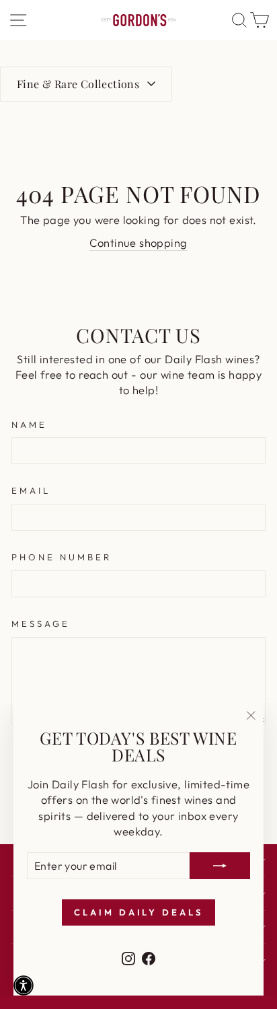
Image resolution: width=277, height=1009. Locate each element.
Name (29, 424)
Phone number (61, 557)
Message (40, 623)
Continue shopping (138, 242)
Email (30, 490)
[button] (23, 985)
